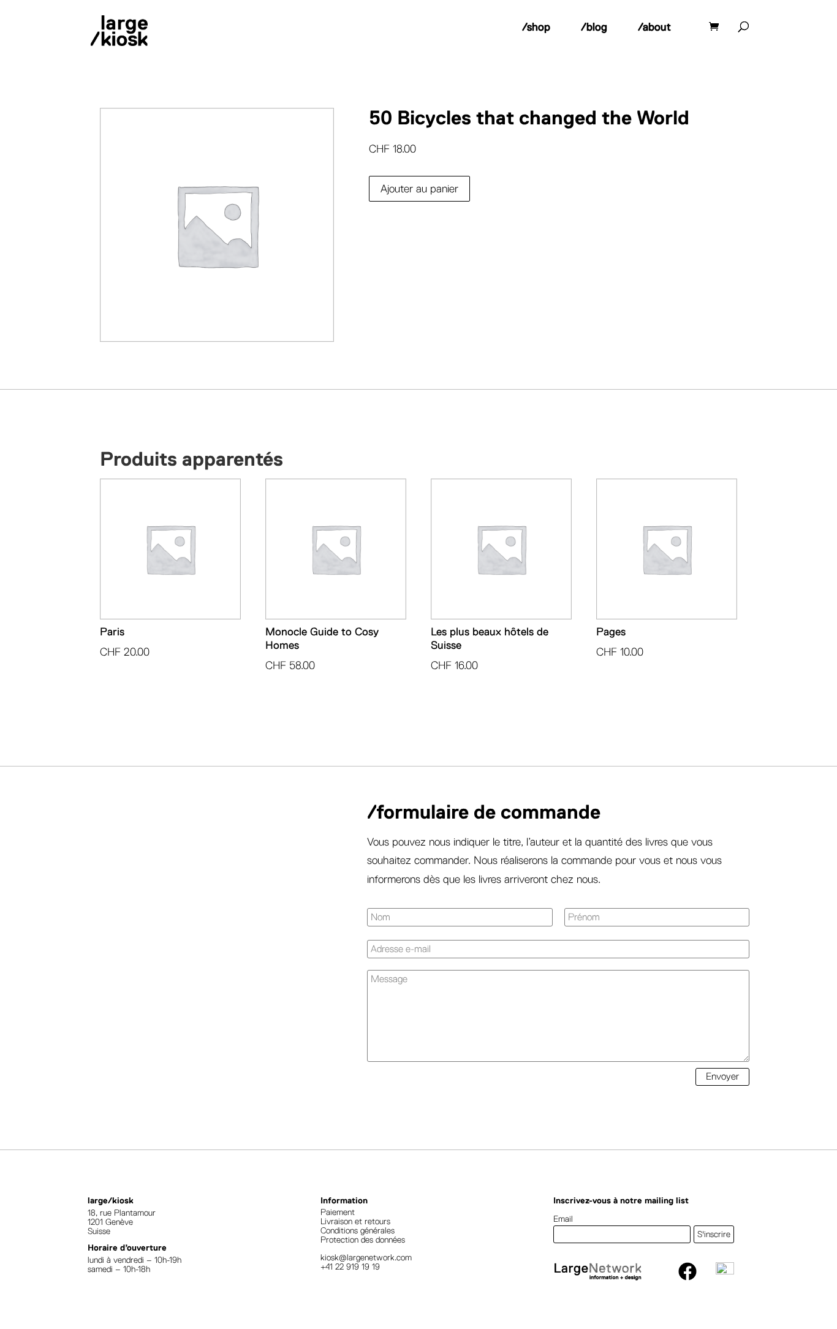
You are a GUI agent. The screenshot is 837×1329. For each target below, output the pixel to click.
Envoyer (722, 1076)
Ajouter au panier (419, 189)
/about (654, 27)
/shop (536, 27)
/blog (594, 27)
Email (563, 1219)
